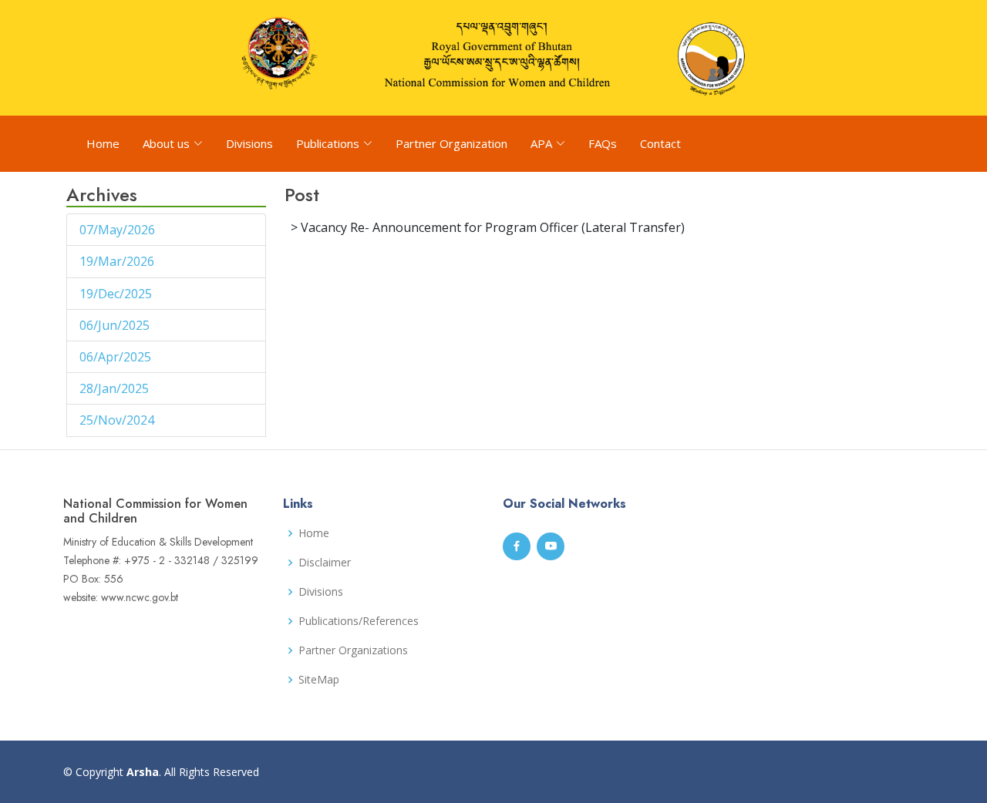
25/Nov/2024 (118, 420)
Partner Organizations (353, 650)
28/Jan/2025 (115, 388)
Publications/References (358, 621)
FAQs (602, 143)
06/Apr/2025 (116, 356)
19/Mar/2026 (118, 261)
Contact (660, 143)
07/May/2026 (118, 229)
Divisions (249, 143)
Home (103, 143)
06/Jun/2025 (116, 325)
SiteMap (318, 679)
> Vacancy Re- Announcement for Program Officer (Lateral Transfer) (488, 227)
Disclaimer (324, 562)
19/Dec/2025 (117, 293)
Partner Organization (451, 143)
